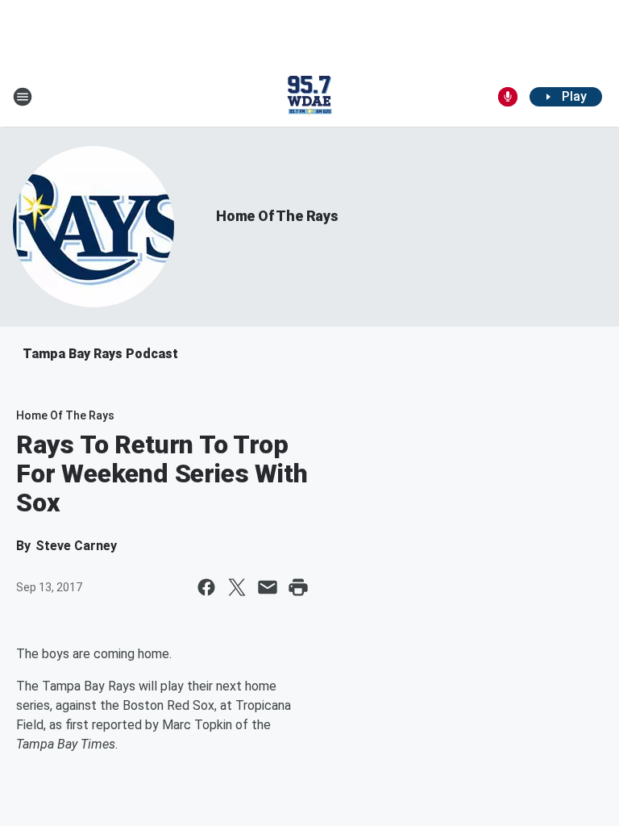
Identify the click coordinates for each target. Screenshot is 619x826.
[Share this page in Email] (267, 587)
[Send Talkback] (507, 96)
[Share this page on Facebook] (206, 587)
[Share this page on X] (237, 587)
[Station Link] (309, 97)
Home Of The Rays (277, 215)
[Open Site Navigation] (22, 96)
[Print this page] (298, 587)
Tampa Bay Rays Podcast (100, 353)
